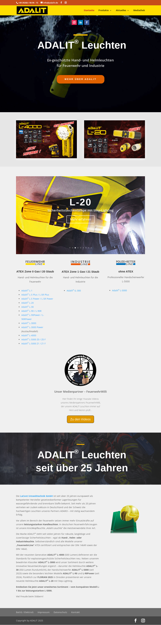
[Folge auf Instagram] (74, 22)
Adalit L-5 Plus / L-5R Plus (35, 294)
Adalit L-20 (27, 302)
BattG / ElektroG (24, 612)
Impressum (44, 612)
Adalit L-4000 (28, 335)
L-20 (80, 202)
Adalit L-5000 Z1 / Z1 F (33, 343)
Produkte (103, 10)
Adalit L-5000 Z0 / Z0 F (33, 339)
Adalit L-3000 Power (32, 327)
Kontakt (75, 612)
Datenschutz (60, 612)
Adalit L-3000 (28, 323)
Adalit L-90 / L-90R (31, 310)
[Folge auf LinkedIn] (80, 22)
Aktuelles (121, 10)
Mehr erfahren (80, 219)
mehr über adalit (81, 79)
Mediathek (139, 10)
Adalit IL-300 (74, 290)
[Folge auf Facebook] (86, 22)
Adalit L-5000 (119, 290)
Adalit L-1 (26, 290)
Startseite (89, 10)
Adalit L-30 (27, 306)
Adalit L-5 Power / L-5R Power (37, 298)
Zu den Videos (80, 419)
